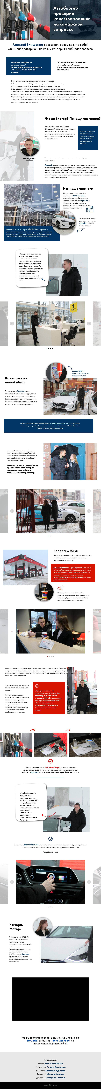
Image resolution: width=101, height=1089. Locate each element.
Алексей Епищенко (54, 1063)
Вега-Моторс (79, 195)
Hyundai (83, 223)
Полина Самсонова (56, 1067)
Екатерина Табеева (55, 1077)
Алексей (48, 165)
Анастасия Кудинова (55, 1070)
